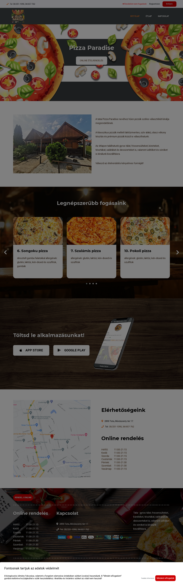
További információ (147, 578)
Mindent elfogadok (165, 578)
